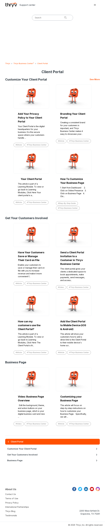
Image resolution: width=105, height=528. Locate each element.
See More (95, 79)
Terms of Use (11, 498)
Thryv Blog (10, 511)
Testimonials (11, 515)
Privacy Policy (11, 502)
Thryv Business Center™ (23, 63)
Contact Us (10, 494)
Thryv (7, 63)
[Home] (11, 4)
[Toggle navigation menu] (95, 5)
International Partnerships (17, 507)
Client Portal (42, 63)
